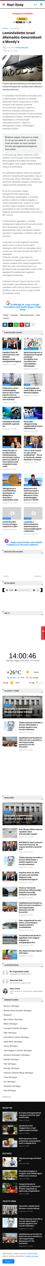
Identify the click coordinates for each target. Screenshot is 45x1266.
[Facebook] (5, 325)
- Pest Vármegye (9, 1064)
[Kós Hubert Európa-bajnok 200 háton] (9, 954)
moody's (6, 318)
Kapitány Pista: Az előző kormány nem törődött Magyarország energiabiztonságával (11, 357)
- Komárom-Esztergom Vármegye (16, 1055)
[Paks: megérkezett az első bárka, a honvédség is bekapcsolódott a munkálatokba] (9, 924)
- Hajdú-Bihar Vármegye (12, 1042)
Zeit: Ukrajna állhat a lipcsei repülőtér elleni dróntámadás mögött (30, 831)
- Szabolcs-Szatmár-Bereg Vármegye (17, 1073)
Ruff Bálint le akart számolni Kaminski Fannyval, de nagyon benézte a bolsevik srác (30, 845)
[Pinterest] (21, 325)
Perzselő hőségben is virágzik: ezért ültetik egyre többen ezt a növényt (30, 1173)
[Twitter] (10, 325)
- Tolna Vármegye (9, 1077)
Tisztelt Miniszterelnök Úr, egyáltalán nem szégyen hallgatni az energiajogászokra (30, 938)
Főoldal (5, 28)
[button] (3, 4)
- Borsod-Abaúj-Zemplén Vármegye (17, 1010)
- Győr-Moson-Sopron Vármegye (15, 1037)
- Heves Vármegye (10, 1046)
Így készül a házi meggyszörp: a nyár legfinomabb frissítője (28, 1128)
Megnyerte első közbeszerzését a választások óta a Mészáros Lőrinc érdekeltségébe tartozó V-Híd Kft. (31, 494)
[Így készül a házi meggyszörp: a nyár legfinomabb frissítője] (9, 1129)
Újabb (6, 576)
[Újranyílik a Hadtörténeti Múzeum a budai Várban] (9, 1210)
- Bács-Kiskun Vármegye (12, 1019)
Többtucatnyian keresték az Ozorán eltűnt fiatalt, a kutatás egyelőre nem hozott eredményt (30, 725)
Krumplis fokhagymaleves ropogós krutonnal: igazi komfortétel (30, 1115)
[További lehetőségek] (33, 325)
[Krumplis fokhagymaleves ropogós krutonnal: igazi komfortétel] (9, 1116)
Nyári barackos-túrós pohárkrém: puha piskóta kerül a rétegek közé (29, 1140)
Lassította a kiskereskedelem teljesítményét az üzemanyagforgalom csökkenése (33, 526)
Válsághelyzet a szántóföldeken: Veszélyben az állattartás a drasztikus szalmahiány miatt (10, 494)
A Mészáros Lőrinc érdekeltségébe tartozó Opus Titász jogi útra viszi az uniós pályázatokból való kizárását (11, 394)
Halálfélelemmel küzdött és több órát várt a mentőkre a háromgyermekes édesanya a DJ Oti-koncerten (30, 742)
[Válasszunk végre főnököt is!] (9, 1162)
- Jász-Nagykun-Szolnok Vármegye (17, 1050)
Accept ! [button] (8, 1261)
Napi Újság (15, 4)
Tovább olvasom (31, 1256)
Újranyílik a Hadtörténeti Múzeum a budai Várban (29, 1207)
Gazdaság (14, 28)
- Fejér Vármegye (9, 1033)
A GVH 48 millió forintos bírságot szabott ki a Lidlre (10, 524)
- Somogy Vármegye (10, 1068)
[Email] (27, 325)
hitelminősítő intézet (27, 315)
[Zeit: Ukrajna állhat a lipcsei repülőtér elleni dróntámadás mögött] (9, 833)
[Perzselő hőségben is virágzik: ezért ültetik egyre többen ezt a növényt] (9, 1175)
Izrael (38, 315)
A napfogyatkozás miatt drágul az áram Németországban (32, 390)
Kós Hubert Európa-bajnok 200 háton (30, 952)
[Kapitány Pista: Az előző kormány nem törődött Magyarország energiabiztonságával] (9, 876)
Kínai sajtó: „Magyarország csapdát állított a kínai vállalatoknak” (33, 425)
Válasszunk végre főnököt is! (30, 1159)
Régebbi (37, 576)
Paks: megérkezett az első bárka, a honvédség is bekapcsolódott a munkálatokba (30, 923)
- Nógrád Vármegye (10, 1059)
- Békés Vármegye (10, 1024)
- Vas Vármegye (8, 1081)
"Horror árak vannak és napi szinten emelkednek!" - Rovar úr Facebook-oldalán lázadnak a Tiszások (33, 455)
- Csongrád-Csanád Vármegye (15, 1028)
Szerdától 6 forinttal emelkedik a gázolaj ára (11, 424)
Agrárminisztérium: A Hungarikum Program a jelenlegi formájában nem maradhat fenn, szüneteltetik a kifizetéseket (33, 359)
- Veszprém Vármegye (11, 1086)
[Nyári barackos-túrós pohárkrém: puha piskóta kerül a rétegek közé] (9, 1142)
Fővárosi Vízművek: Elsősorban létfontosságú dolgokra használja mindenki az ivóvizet (30, 891)
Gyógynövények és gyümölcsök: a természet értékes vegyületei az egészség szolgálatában (29, 1187)
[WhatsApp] (16, 325)
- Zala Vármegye (9, 1090)
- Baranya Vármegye (10, 1006)
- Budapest (7, 1015)
